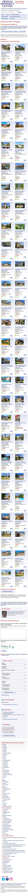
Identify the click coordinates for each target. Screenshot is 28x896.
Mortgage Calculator (7, 869)
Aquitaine (5, 747)
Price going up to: (5, 688)
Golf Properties (6, 818)
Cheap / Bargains (6, 812)
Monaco (4, 783)
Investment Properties (7, 819)
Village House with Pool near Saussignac (6, 192)
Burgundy (5, 754)
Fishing (4, 816)
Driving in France (6, 854)
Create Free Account (5, 10)
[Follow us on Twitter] (3, 880)
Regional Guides (6, 861)
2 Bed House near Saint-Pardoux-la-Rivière (20, 540)
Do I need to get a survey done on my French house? (14, 850)
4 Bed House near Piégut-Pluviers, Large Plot (6, 289)
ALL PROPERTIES (4, 26)
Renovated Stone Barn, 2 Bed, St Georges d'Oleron (6, 404)
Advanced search (5, 695)
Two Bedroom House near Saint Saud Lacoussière (6, 308)
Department (4, 666)
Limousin (5, 776)
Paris (4, 791)
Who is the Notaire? (7, 847)
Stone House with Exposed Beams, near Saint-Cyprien (7, 366)
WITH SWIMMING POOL (10, 27)
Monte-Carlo (5, 784)
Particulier (24, 8)
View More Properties (7, 591)
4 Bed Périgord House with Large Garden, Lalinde (20, 366)
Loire (4, 777)
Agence (20, 8)
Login (20, 12)
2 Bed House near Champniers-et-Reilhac (6, 578)
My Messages (5, 18)
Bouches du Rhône (7, 753)
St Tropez (5, 800)
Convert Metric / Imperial (8, 871)
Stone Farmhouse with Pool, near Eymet (19, 501)
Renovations (5, 831)
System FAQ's (6, 862)
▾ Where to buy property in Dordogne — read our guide (13, 31)
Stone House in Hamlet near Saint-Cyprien (20, 327)
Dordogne (5, 764)
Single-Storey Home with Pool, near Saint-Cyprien (6, 92)
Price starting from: (6, 684)
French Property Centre (7, 4)
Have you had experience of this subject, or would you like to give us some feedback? (14, 625)
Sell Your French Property (8, 8)
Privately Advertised (7, 825)
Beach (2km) (5, 809)
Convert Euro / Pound (7, 872)
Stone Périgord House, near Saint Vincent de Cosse (7, 111)
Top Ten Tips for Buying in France (10, 853)
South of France (6, 797)
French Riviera (6, 767)
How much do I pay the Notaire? (9, 849)
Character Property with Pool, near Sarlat (20, 111)
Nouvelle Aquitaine (7, 789)
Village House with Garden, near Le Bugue (7, 250)
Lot (3, 778)
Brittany (4, 751)
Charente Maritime (6, 760)
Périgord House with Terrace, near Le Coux (19, 578)
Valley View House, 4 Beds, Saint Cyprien (6, 347)
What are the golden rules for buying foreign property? (14, 851)
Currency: (4, 681)
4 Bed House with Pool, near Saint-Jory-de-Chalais (20, 462)
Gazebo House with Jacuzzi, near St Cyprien (6, 327)
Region (3, 663)
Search (7, 14)
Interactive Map (23, 654)
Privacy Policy (17, 883)
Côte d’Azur (5, 761)
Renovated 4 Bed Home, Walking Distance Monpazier (20, 130)
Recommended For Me (15, 16)
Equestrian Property (7, 815)
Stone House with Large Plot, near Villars (20, 308)
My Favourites (5, 16)
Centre (4, 757)
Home (3, 14)
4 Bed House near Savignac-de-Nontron (19, 559)
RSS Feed (1, 24)
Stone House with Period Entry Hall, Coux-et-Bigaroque (6, 52)
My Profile (12, 18)
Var (3, 801)
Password (11, 12)
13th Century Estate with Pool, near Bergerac (20, 231)
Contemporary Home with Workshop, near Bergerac (20, 171)
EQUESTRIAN (24, 26)
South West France (7, 799)
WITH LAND (3, 27)
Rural (4, 832)
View (11, 61)
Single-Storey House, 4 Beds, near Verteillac (19, 192)
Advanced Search (6, 866)
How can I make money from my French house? (13, 846)
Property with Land (7, 828)
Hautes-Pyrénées (6, 773)
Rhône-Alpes (5, 796)
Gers (4, 768)
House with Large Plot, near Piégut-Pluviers (7, 270)
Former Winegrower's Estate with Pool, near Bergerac (19, 150)
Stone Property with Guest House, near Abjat (6, 442)
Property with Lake (7, 826)
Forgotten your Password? (14, 10)
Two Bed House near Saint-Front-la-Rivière (7, 423)
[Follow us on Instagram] (11, 880)
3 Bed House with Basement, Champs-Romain (19, 442)
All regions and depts (7, 806)
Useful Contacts (5, 655)
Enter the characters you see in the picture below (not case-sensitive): (14, 641)
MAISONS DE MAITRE (17, 26)
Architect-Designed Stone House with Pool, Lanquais (20, 92)
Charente (5, 758)
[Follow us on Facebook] (7, 880)
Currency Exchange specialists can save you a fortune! (14, 844)
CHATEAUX (10, 26)
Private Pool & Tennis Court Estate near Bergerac (20, 211)
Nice (4, 786)
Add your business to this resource (10, 704)
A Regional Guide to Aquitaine (13, 654)
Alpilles (4, 744)
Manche (4, 780)
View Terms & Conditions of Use (7, 883)
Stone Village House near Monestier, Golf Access (6, 501)
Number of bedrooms (6, 673)
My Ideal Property (15, 14)
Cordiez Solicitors (6, 714)
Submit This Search (9, 692)
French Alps (5, 766)
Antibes (4, 745)
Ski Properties (6, 834)
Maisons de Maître (6, 822)
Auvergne (5, 750)
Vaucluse (5, 803)
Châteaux (5, 811)
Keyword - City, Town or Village (8, 670)
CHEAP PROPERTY (19, 27)
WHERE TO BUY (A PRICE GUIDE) (10, 28)
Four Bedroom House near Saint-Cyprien (20, 423)
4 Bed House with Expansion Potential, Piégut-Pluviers (5, 481)
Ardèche (4, 748)
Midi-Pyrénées (6, 781)
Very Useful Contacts (7, 865)
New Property (5, 824)
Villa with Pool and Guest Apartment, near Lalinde (6, 462)
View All (4, 717)
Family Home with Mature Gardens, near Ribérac (6, 73)
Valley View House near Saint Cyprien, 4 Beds (20, 404)
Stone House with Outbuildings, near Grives (20, 347)
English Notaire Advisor (8, 713)
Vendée (4, 804)
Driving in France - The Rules (9, 856)
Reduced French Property (8, 829)
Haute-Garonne (6, 770)
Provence (5, 794)
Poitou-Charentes (6, 793)
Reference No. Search (7, 859)
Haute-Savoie (5, 771)
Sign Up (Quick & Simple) (9, 735)
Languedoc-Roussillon (7, 774)
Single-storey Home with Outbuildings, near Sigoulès (20, 481)
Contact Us (18, 884)
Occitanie (5, 790)
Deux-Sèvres (5, 763)
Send (4, 650)
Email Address (3, 12)
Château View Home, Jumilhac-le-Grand (5, 211)
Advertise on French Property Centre (8, 884)
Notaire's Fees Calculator (8, 868)
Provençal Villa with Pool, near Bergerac (6, 130)
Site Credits (23, 883)
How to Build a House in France (9, 843)
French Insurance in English (9, 712)
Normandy (5, 787)
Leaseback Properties (7, 821)
